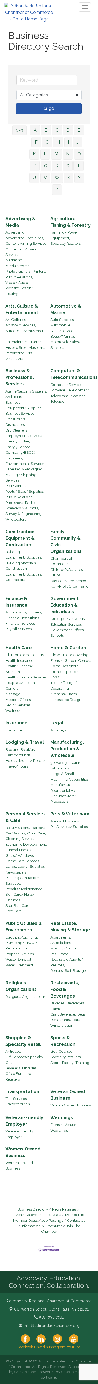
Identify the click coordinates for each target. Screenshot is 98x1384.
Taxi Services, (16, 1098)
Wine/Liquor (61, 1025)
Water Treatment (19, 965)
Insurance (16, 722)
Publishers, (14, 502)
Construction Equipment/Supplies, (23, 571)
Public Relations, (19, 277)
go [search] (51, 108)
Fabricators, (60, 768)
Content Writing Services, (26, 243)
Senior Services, (18, 705)
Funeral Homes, (18, 850)
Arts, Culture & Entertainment (21, 309)
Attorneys (58, 730)
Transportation (22, 1091)
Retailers (12, 1079)
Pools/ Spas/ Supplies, (24, 491)
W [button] (57, 177)
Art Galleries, (16, 319)
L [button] (45, 154)
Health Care (18, 647)
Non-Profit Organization (70, 586)
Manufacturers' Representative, (63, 787)
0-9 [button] (19, 130)
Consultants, (15, 419)
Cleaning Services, (20, 838)
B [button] (46, 130)
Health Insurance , (20, 660)
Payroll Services (18, 629)
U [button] (34, 177)
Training (82, 1062)
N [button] (67, 154)
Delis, (81, 1014)
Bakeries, (57, 1003)
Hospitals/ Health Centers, (20, 685)
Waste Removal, (18, 959)
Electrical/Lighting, (21, 937)
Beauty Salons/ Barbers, (25, 827)
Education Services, (66, 624)
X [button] (68, 177)
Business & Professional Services (19, 377)
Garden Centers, (78, 660)
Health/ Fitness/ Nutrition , (19, 669)
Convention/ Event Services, (21, 252)
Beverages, (75, 1003)
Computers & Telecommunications (74, 374)
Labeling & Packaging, (24, 469)
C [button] (57, 130)
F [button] (36, 142)
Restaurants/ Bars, (65, 1019)
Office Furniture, (18, 1073)
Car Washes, (15, 833)
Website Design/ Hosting (19, 291)
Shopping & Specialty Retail (23, 1041)
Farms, (36, 342)
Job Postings (52, 1220)
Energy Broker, (17, 441)
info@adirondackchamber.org (51, 1325)
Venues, (71, 1124)
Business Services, (20, 413)
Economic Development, (26, 844)
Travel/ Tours (16, 766)
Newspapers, (16, 872)
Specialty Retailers (65, 243)
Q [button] (46, 166)
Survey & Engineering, (23, 513)
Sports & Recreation (62, 1041)
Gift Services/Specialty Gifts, (24, 1059)
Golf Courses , (62, 1051)
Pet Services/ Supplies (69, 826)
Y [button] (79, 177)
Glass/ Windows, (20, 855)
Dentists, (38, 655)
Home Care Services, (22, 861)
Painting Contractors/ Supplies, (23, 880)
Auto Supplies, (62, 319)
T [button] (78, 166)
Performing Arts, (19, 353)
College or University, (68, 618)
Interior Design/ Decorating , (63, 685)
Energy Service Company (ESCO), (20, 450)
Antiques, (13, 1051)
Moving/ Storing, (64, 948)
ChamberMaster (75, 1372)
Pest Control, (16, 485)
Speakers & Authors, (22, 508)
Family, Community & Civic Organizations (66, 541)
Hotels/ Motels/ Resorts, (25, 760)
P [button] (34, 166)
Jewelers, (13, 1068)
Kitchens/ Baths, (64, 694)
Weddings (61, 1117)
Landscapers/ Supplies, (25, 866)
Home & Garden (68, 647)
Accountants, (16, 612)
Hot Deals (53, 1214)
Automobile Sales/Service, (62, 328)
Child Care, (36, 833)
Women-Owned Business (23, 1152)
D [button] (68, 130)
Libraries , (30, 1068)
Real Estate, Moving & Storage (70, 926)
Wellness (12, 710)
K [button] (34, 154)
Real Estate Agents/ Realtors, (66, 962)
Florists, (56, 660)
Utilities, (28, 954)
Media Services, (18, 266)
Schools (57, 635)
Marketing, (14, 260)
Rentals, (56, 970)
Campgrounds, (18, 755)
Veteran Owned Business (67, 1095)
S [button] (67, 166)
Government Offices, (67, 630)
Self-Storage (75, 970)
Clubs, (55, 575)
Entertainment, (17, 342)
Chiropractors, (17, 655)
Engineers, (14, 458)
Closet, (56, 655)
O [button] (79, 154)
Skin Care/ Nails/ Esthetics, (20, 897)
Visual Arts (14, 358)
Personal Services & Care (25, 817)
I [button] (68, 142)
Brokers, (35, 612)
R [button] (57, 166)
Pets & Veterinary (69, 813)
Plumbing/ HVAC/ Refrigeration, (21, 945)
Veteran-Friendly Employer (24, 1121)
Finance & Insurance (16, 602)
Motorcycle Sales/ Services (65, 344)
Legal (56, 722)
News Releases (64, 1209)
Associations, (61, 942)
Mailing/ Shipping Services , (20, 477)
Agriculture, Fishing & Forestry (70, 222)
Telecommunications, (68, 396)
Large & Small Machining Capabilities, (69, 776)
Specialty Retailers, (65, 1057)
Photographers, (18, 271)
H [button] (58, 142)
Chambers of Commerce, (61, 561)
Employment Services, (24, 435)
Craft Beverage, (63, 1014)
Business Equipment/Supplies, (23, 405)
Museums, (37, 347)
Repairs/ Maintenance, (24, 889)
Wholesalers (15, 519)
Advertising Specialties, (24, 238)
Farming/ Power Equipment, (64, 235)
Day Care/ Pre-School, (69, 581)
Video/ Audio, (17, 282)
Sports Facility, (62, 1062)
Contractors (15, 579)
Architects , (14, 396)
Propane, (12, 954)
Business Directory (32, 1209)
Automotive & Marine (65, 309)
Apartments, (60, 937)
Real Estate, (59, 954)
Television (58, 401)
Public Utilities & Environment (23, 926)
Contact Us (76, 1220)
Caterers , (58, 1009)
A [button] (35, 130)
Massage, (13, 694)
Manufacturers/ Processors (63, 799)
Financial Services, (20, 623)
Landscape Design (65, 699)
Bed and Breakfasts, (21, 749)
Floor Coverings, (77, 655)
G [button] (47, 142)
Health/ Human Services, (26, 677)
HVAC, (55, 677)
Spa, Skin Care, (17, 905)
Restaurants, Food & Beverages (64, 989)
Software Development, (70, 390)
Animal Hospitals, (64, 821)
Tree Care (13, 911)
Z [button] (56, 189)
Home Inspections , (66, 671)
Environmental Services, (25, 463)
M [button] (56, 154)
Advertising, (15, 232)
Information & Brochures (41, 1226)
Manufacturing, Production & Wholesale (67, 749)
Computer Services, (66, 384)
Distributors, (15, 424)
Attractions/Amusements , (26, 333)
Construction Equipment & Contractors (20, 538)
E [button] (79, 130)
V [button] (45, 177)
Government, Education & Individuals (65, 605)
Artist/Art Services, (20, 325)
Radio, (30, 502)
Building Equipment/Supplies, (23, 554)
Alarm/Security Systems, (26, 391)
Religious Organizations (21, 986)
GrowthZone (25, 1372)
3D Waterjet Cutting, (67, 762)
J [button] (78, 142)
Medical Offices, (18, 699)
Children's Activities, (67, 569)
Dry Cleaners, (16, 430)
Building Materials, (20, 563)
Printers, (39, 271)
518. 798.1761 (51, 1317)
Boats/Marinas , (63, 336)
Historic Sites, (16, 347)
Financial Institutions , (23, 618)
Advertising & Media (20, 222)
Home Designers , (65, 666)
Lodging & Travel (24, 742)
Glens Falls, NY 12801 (51, 1309)
